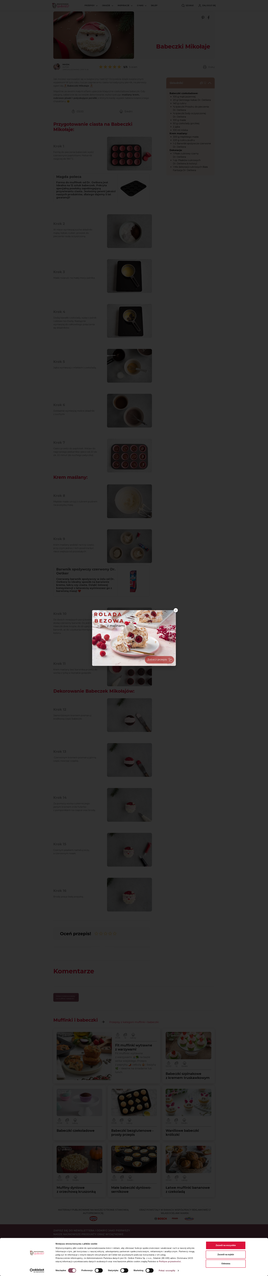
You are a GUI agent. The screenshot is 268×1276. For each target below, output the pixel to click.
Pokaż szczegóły (167, 1270)
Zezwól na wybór (225, 1254)
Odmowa (225, 1263)
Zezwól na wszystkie (226, 1245)
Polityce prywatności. (170, 1261)
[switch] (99, 1270)
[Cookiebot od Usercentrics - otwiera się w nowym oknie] (37, 1270)
